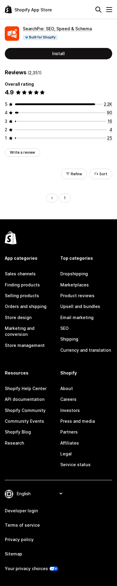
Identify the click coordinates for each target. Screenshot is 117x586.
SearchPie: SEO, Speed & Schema (57, 28)
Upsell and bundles (80, 306)
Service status (75, 464)
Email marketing (77, 317)
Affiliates (69, 442)
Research (14, 442)
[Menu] (109, 10)
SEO (64, 328)
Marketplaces (74, 284)
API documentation (24, 399)
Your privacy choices (26, 568)
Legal (66, 453)
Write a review (22, 152)
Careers (68, 399)
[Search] (98, 10)
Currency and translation (85, 350)
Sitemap (13, 553)
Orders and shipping (25, 306)
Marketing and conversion (19, 331)
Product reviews (77, 295)
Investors (70, 410)
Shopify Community (25, 410)
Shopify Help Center (25, 388)
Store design (18, 317)
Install (58, 53)
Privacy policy (19, 539)
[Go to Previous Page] (52, 198)
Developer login (21, 510)
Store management (25, 345)
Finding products (22, 284)
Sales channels (20, 273)
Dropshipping (74, 273)
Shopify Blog (18, 431)
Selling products (22, 295)
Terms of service (22, 525)
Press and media (77, 421)
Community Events (24, 421)
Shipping (69, 339)
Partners (69, 431)
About (66, 388)
